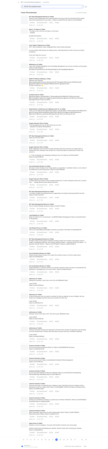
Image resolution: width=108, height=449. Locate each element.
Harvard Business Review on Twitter (30, 165)
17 (38, 439)
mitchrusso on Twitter (26, 277)
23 (60, 439)
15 (30, 439)
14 (27, 439)
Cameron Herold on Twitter (28, 344)
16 (34, 439)
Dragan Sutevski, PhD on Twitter (29, 122)
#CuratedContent (42, 22)
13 (23, 439)
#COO (51, 22)
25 (67, 439)
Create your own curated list (72, 446)
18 (41, 439)
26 (71, 439)
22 (56, 439)
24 (64, 439)
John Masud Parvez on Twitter (29, 226)
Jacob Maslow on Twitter (27, 214)
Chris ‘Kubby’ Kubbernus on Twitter (30, 44)
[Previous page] (82, 439)
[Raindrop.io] (22, 446)
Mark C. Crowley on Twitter (28, 28)
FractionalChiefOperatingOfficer (32, 2)
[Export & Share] (86, 6)
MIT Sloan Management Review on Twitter (32, 15)
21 (52, 439)
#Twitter (32, 22)
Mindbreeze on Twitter (26, 63)
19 (45, 439)
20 (49, 439)
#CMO (57, 22)
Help (85, 446)
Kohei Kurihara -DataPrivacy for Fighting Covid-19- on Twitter (38, 107)
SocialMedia (46, 2)
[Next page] (86, 439)
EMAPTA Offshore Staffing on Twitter (31, 77)
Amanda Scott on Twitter (27, 93)
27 (75, 439)
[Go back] (19, 2)
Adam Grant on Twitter (26, 422)
